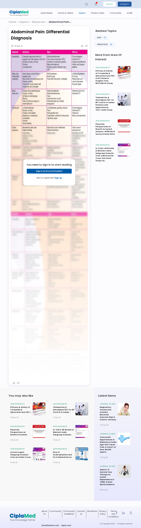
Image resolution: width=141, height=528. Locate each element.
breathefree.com (50, 525)
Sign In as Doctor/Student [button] (49, 171)
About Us (44, 512)
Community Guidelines (69, 512)
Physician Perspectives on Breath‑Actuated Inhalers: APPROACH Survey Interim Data (105, 129)
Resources (38, 22)
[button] (12, 22)
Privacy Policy (102, 512)
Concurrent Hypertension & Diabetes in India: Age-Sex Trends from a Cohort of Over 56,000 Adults (108, 444)
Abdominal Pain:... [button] (60, 22)
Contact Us (81, 512)
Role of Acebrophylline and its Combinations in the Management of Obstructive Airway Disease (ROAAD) (62, 458)
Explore (24, 22)
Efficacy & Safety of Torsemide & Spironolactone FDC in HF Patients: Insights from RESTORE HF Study (105, 77)
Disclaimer (92, 511)
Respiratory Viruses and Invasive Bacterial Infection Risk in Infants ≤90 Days (108, 413)
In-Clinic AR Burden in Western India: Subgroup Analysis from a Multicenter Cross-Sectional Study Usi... (105, 154)
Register (109, 4)
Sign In (126, 4)
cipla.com (66, 525)
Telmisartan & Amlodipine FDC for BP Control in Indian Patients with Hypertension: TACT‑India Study (105, 103)
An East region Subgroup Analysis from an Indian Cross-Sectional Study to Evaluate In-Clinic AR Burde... (21, 458)
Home (12, 22)
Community (55, 511)
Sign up (58, 177)
